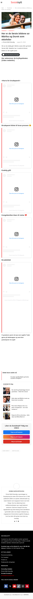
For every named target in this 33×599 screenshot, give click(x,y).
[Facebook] (6, 586)
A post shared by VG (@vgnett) (16, 120)
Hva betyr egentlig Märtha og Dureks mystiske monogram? (20, 377)
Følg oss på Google (16, 441)
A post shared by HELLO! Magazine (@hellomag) (16, 300)
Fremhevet (9, 8)
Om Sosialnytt (5, 535)
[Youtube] (14, 586)
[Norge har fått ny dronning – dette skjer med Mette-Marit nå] (6, 416)
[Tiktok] (19, 586)
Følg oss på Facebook (16, 432)
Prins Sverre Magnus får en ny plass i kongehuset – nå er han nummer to (20, 407)
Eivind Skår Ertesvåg (9, 42)
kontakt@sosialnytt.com (7, 575)
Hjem (3, 8)
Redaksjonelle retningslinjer (8, 562)
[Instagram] (23, 586)
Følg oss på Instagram (16, 437)
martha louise (15, 450)
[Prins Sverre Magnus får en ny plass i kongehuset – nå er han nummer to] (6, 407)
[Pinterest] (27, 586)
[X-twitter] (10, 586)
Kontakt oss (4, 559)
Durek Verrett (6, 450)
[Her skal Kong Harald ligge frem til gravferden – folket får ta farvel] (6, 390)
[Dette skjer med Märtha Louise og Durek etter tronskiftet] (6, 399)
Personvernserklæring (6, 555)
